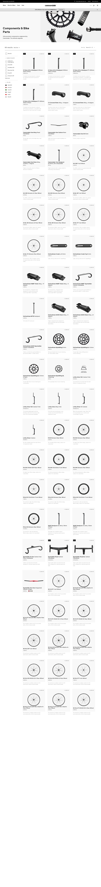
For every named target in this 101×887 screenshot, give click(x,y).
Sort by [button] (83, 47)
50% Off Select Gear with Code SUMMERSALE (46, 9)
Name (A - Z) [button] (89, 47)
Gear (18, 5)
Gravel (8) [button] (10, 64)
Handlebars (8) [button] (11, 67)
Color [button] (8, 82)
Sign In (93, 1)
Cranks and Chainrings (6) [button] (11, 61)
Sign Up (96, 1)
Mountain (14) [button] (11, 70)
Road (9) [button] (10, 73)
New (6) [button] (9, 53)
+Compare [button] (41, 53)
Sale (23, 5)
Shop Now (61, 9)
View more (7, 78)
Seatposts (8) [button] (11, 75)
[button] (8, 85)
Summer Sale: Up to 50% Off (8, 1)
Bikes (4, 5)
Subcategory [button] (11, 58)
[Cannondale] (50, 5)
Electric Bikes (11, 5)
